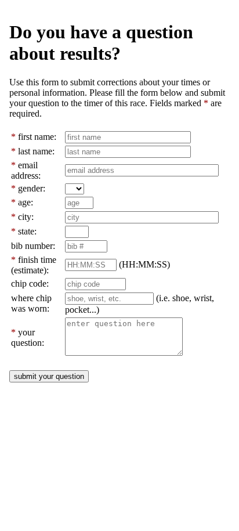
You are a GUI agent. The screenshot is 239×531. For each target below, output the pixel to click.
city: (26, 217)
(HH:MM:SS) (144, 264)
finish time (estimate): (33, 265)
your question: (27, 337)
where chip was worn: (31, 303)
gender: (31, 188)
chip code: (30, 283)
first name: (37, 137)
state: (27, 231)
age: (25, 202)
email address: (26, 170)
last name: (36, 151)
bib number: (33, 246)
